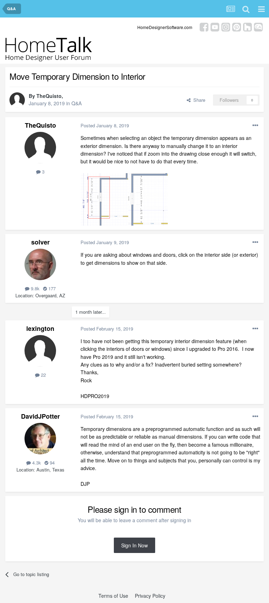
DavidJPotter (40, 416)
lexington (40, 328)
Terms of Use (113, 595)
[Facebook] (204, 26)
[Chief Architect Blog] (258, 26)
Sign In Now (134, 545)
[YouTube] (215, 26)
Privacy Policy (150, 595)
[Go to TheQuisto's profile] (17, 100)
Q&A (76, 103)
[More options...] (255, 125)
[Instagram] (225, 26)
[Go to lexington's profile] (40, 351)
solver (40, 242)
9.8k (34, 288)
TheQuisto (49, 95)
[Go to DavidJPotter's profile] (40, 438)
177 (51, 288)
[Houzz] (247, 26)
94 (51, 462)
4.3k (36, 462)
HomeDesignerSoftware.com (164, 27)
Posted (105, 125)
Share (198, 100)
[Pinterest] (236, 26)
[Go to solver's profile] (40, 264)
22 (43, 374)
